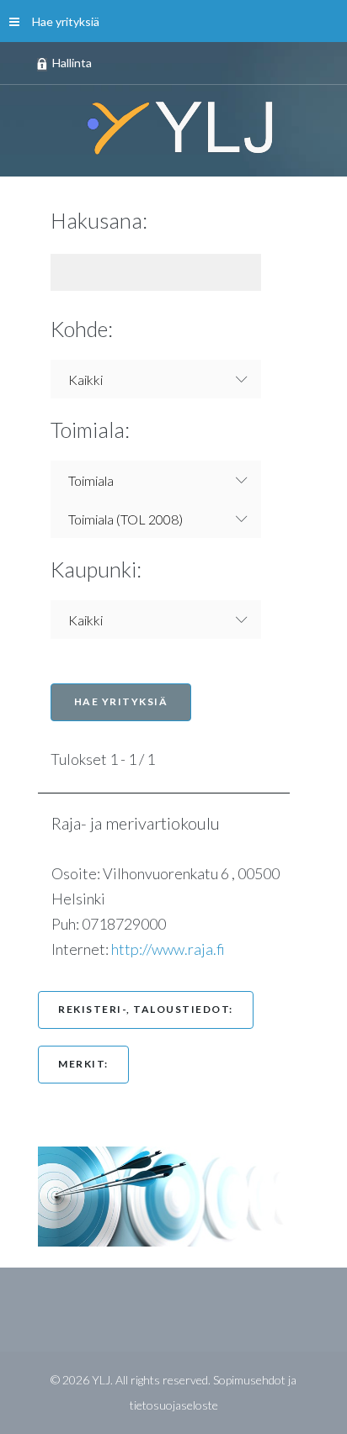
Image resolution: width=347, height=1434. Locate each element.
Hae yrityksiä (65, 21)
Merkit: (83, 1063)
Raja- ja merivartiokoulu (144, 823)
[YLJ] (173, 127)
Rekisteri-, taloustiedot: (145, 1009)
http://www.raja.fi (168, 949)
